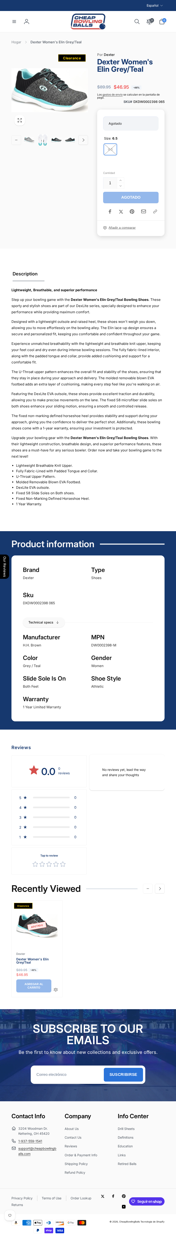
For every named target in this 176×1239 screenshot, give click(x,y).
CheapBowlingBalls (129, 1221)
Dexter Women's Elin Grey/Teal (32, 961)
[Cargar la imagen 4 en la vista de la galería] (70, 140)
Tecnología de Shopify (152, 1221)
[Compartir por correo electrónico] (143, 211)
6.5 (110, 149)
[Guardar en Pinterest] (132, 211)
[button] (14, 21)
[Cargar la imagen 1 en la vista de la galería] (29, 140)
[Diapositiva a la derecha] (83, 140)
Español (152, 5)
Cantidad (109, 172)
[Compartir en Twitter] (121, 211)
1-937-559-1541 (30, 1141)
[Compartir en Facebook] (110, 211)
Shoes (96, 578)
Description (25, 274)
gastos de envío (112, 94)
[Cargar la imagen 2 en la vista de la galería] (43, 140)
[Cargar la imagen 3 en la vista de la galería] (56, 140)
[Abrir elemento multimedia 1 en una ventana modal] (49, 90)
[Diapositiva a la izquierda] (16, 140)
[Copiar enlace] (155, 211)
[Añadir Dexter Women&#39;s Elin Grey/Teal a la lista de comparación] (56, 990)
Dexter (106, 54)
